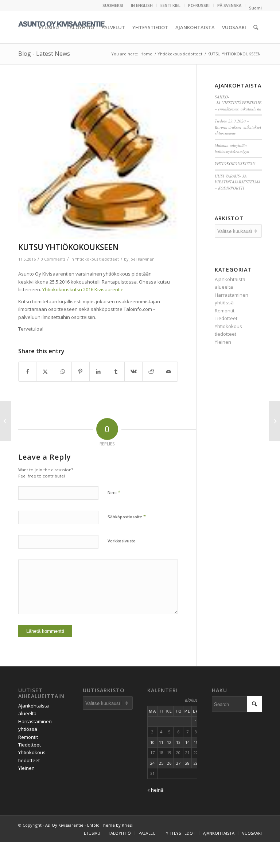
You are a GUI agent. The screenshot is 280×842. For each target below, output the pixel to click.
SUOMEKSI (112, 5)
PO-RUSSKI (199, 5)
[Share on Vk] (133, 371)
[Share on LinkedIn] (98, 371)
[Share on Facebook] (27, 371)
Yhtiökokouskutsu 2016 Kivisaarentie (83, 289)
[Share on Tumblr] (115, 371)
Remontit (224, 310)
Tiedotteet (226, 318)
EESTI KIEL (170, 5)
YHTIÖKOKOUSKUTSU (235, 163)
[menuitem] (113, 5)
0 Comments (53, 259)
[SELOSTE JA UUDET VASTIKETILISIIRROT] (274, 421)
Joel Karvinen (142, 259)
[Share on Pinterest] (80, 371)
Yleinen (223, 342)
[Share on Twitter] (45, 371)
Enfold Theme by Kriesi (110, 825)
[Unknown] (98, 161)
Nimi (114, 492)
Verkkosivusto (122, 540)
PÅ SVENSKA (229, 5)
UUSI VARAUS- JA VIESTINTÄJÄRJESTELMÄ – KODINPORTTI (238, 182)
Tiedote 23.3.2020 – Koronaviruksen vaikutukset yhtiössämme (238, 127)
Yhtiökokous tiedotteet (97, 259)
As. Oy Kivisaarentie (64, 825)
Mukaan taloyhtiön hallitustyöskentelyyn (232, 148)
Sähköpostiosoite (127, 516)
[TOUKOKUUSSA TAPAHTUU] (5, 421)
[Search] (256, 27)
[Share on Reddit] (151, 371)
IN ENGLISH (142, 5)
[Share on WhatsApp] (62, 371)
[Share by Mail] (169, 371)
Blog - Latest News (44, 54)
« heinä (155, 790)
